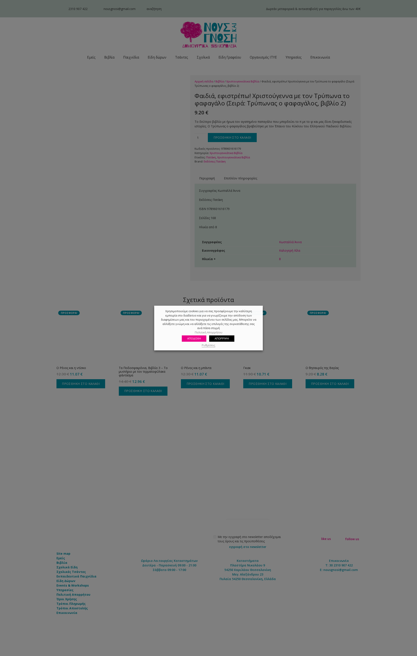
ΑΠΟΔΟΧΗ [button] (194, 338)
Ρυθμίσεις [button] (208, 345)
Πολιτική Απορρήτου (208, 332)
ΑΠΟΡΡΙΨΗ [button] (222, 338)
